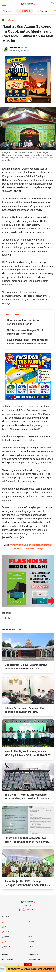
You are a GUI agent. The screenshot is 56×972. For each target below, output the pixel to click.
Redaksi (5, 954)
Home (5, 20)
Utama (9, 11)
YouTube (32, 914)
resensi (31, 942)
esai (30, 927)
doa (30, 922)
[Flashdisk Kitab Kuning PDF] (28, 377)
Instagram (23, 914)
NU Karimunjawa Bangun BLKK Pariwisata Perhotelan (25, 332)
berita (7, 618)
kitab (30, 932)
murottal (6, 937)
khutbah (6, 932)
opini (30, 937)
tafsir (30, 947)
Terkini (26, 11)
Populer (43, 11)
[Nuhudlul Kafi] (28, 79)
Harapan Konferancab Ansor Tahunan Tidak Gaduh (23, 322)
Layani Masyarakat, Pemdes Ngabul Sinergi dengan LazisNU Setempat (27, 342)
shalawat (6, 947)
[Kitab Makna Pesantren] (28, 969)
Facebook (19, 914)
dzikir (5, 927)
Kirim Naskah (7, 959)
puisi (5, 942)
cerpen (5, 922)
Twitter (28, 914)
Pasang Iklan (33, 954)
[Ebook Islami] (28, 581)
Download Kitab (34, 959)
